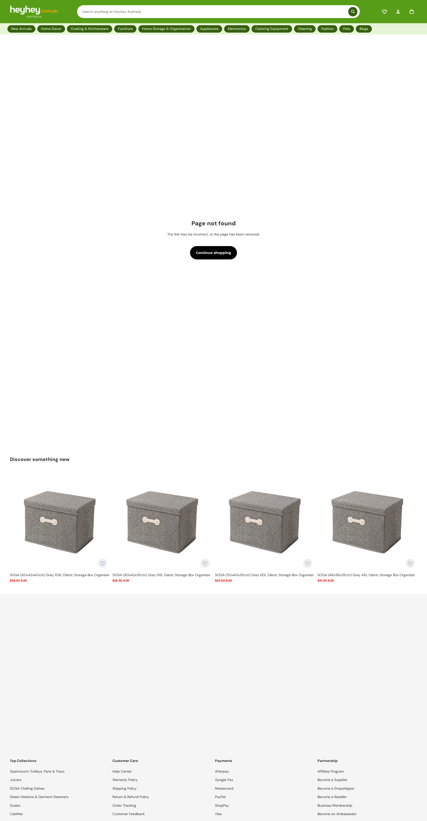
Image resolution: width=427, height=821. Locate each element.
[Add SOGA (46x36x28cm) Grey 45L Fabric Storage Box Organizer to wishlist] (410, 563)
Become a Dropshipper (336, 788)
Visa (218, 814)
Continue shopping (213, 253)
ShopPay (222, 805)
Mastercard (224, 788)
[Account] (398, 11)
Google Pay (224, 780)
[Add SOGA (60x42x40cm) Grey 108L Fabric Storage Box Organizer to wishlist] (102, 563)
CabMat (16, 814)
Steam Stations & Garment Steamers (39, 797)
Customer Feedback (128, 814)
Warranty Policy (125, 780)
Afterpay (222, 771)
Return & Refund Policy (130, 797)
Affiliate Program (331, 771)
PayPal (220, 797)
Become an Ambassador (337, 814)
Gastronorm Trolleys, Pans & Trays (37, 771)
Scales (15, 805)
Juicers (15, 780)
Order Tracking (124, 805)
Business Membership (335, 805)
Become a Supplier (332, 780)
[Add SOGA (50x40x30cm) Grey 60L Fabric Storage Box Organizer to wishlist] (307, 563)
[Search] (218, 11)
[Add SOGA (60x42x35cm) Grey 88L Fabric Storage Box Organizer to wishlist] (205, 563)
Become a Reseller (332, 797)
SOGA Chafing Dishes (27, 788)
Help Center (122, 771)
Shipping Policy (124, 788)
